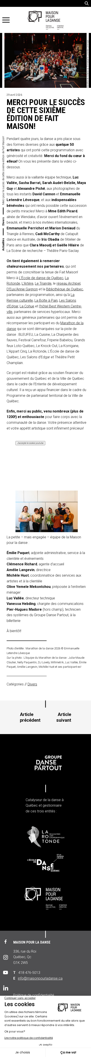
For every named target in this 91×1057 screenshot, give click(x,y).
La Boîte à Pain (46, 300)
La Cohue (27, 306)
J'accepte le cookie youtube (30, 443)
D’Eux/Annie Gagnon (22, 289)
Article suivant (63, 717)
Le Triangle (43, 283)
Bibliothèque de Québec (64, 289)
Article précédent (30, 717)
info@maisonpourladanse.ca (40, 978)
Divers (3, 221)
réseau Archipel (68, 283)
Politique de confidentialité (33, 995)
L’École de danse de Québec (41, 278)
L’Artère (27, 283)
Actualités (3, 244)
